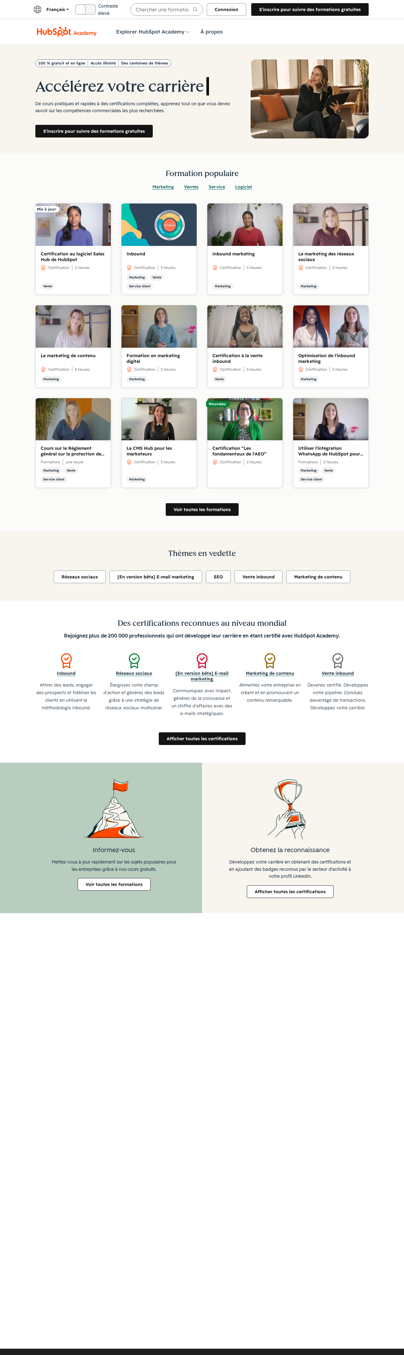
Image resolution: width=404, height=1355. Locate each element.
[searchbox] (166, 9)
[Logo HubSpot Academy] (66, 31)
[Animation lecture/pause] (203, 70)
